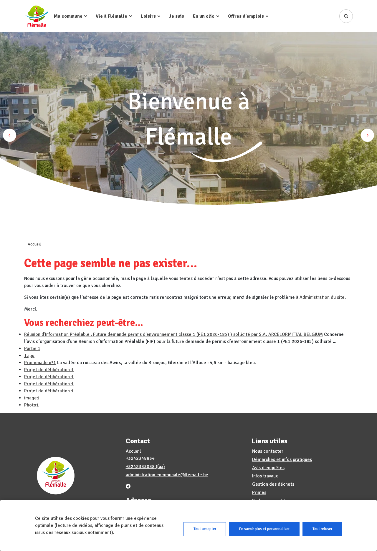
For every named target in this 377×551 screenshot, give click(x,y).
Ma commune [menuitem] (68, 16)
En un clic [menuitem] (203, 16)
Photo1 (31, 405)
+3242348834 (140, 458)
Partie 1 (32, 348)
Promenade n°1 (40, 363)
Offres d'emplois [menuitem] (246, 16)
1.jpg (29, 356)
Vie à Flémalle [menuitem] (111, 16)
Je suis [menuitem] (176, 16)
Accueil (34, 244)
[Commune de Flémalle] (36, 16)
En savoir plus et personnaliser (264, 529)
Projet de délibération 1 (49, 370)
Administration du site (322, 297)
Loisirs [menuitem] (148, 16)
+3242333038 (140, 466)
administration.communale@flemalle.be (167, 475)
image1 (31, 398)
